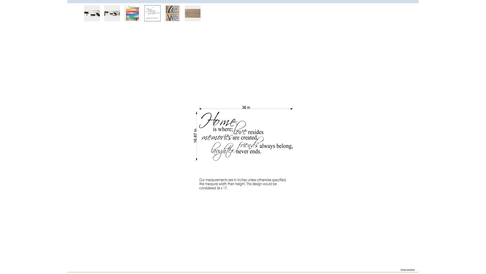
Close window (408, 269)
